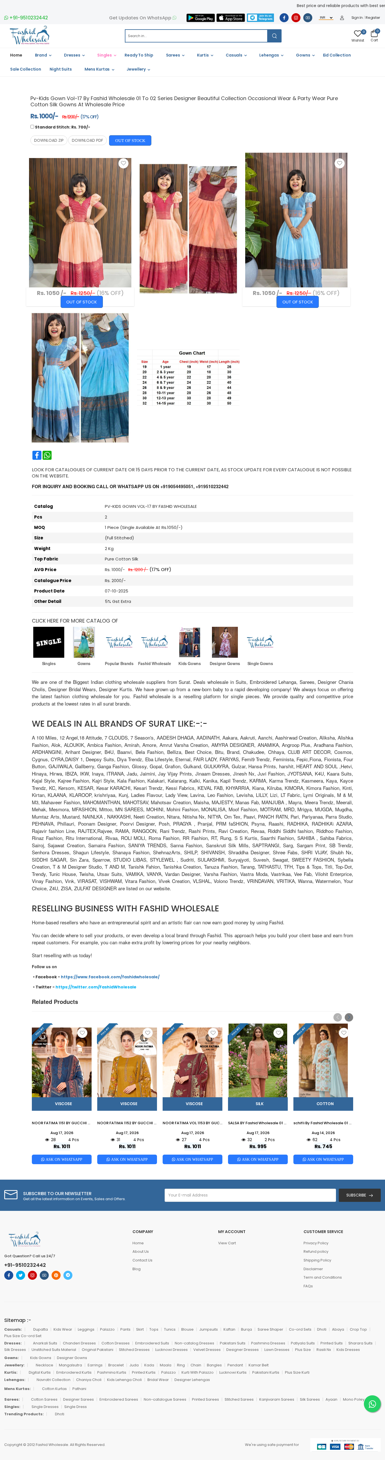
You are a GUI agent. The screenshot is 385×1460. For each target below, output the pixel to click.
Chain (196, 1365)
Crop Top (358, 1329)
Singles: (12, 1407)
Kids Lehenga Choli (124, 1380)
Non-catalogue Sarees (165, 1399)
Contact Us (142, 1260)
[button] (349, 1017)
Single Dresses (45, 1407)
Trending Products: (24, 1414)
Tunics (170, 1329)
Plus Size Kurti (297, 1372)
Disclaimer (313, 1269)
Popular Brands (119, 663)
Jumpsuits (208, 1329)
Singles (104, 55)
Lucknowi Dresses (171, 1349)
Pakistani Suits (232, 1343)
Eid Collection (337, 55)
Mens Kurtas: (17, 1389)
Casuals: (13, 1329)
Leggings (86, 1329)
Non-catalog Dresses (194, 1343)
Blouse (187, 1329)
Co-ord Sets (300, 1329)
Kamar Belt (259, 1365)
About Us (140, 1251)
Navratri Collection (53, 1380)
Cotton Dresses (115, 1343)
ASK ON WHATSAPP (63, 1159)
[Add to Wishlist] (123, 163)
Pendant (235, 1365)
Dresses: (13, 1343)
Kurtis (203, 55)
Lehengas (269, 55)
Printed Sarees (205, 1399)
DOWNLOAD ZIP (49, 140)
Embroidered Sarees (118, 1399)
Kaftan (229, 1329)
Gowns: (11, 1358)
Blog (136, 1269)
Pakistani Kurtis (265, 1372)
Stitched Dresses (134, 1349)
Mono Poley (353, 1399)
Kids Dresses (348, 1349)
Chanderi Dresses (79, 1343)
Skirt (140, 1329)
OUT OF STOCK (130, 140)
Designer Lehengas (192, 1380)
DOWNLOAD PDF (87, 140)
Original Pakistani (97, 1349)
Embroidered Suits (152, 1343)
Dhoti (321, 1329)
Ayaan (331, 1399)
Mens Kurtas (97, 69)
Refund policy (316, 1251)
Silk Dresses (15, 1349)
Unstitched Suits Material (54, 1349)
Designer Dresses (242, 1349)
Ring (181, 1365)
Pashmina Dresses (268, 1343)
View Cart (227, 1243)
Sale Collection (25, 69)
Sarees (173, 55)
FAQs (308, 1286)
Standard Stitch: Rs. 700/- (62, 127)
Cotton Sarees (44, 1399)
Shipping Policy (317, 1260)
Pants (125, 1329)
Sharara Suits (360, 1343)
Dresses (72, 55)
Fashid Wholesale (154, 663)
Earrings (95, 1365)
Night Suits (61, 69)
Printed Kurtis (144, 1372)
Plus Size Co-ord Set (22, 1336)
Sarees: (12, 1399)
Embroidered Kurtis (74, 1372)
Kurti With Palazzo (198, 1372)
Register (373, 17)
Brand (41, 55)
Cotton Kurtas (54, 1389)
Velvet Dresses (207, 1349)
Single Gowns (260, 663)
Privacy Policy (316, 1243)
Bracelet (116, 1365)
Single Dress (75, 1407)
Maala (165, 1365)
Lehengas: (14, 1380)
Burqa (246, 1329)
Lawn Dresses (276, 1349)
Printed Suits (331, 1343)
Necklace (44, 1365)
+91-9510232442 (28, 17)
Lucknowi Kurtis (233, 1372)
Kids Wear (63, 1329)
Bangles (214, 1365)
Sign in (357, 17)
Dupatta (40, 1329)
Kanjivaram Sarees (276, 1399)
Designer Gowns (225, 663)
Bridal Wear (158, 1380)
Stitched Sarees (239, 1399)
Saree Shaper (270, 1329)
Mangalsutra (70, 1365)
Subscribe (356, 1195)
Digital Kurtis (40, 1372)
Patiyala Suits (303, 1343)
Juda (134, 1365)
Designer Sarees (78, 1399)
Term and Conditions (323, 1277)
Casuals (234, 55)
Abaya (338, 1329)
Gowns (303, 55)
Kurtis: (10, 1372)
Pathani (79, 1389)
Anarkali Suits (45, 1343)
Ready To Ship (139, 55)
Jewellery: (14, 1365)
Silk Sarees (310, 1399)
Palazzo (107, 1329)
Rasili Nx (324, 1349)
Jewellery (136, 69)
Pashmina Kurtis (111, 1372)
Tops (153, 1329)
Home (16, 55)
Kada (149, 1365)
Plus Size (303, 1349)
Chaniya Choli (88, 1380)
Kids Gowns (189, 663)
